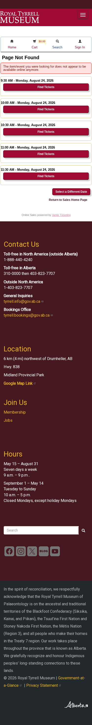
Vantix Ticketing (61, 214)
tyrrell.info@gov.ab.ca (22, 301)
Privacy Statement (42, 685)
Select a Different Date (71, 191)
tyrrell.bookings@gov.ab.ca (27, 315)
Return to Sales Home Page (68, 200)
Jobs (8, 420)
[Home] (19, 17)
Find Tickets (46, 87)
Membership (15, 412)
